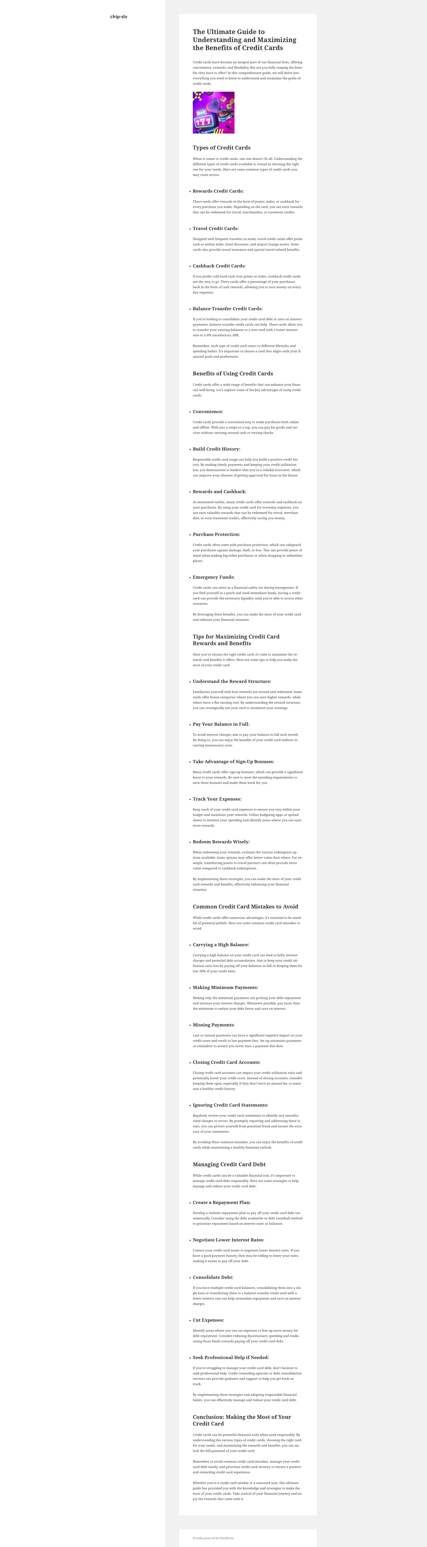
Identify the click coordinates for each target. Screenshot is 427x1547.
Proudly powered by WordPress (213, 1538)
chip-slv (118, 16)
